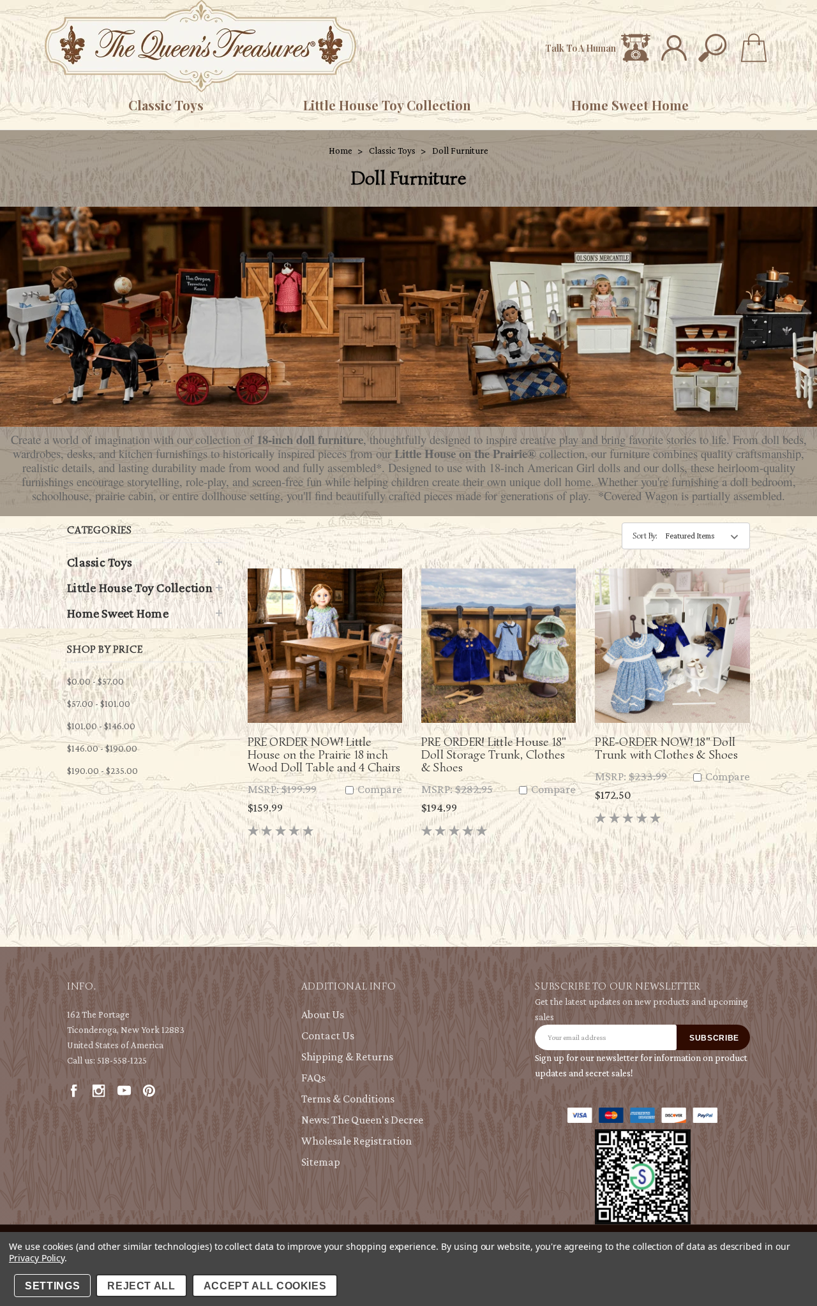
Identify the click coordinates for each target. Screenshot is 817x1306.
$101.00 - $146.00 (101, 726)
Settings (52, 1285)
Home (340, 150)
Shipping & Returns (347, 1056)
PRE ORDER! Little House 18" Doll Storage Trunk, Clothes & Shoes (493, 754)
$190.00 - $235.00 (102, 771)
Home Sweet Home (630, 105)
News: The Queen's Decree (362, 1119)
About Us (322, 1014)
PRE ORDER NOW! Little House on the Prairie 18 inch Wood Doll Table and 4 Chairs (324, 754)
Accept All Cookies (265, 1285)
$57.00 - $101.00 (98, 704)
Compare (378, 789)
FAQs (313, 1077)
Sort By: (645, 535)
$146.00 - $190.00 (102, 748)
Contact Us (327, 1035)
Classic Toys (166, 105)
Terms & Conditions (347, 1098)
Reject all (141, 1285)
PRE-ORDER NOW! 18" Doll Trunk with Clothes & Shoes (666, 748)
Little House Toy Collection (387, 105)
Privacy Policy (36, 1258)
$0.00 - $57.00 (95, 681)
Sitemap (320, 1161)
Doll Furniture (460, 150)
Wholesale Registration (356, 1140)
